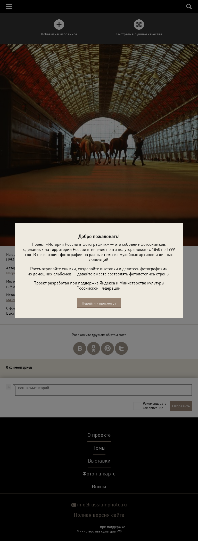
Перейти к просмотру (99, 303)
